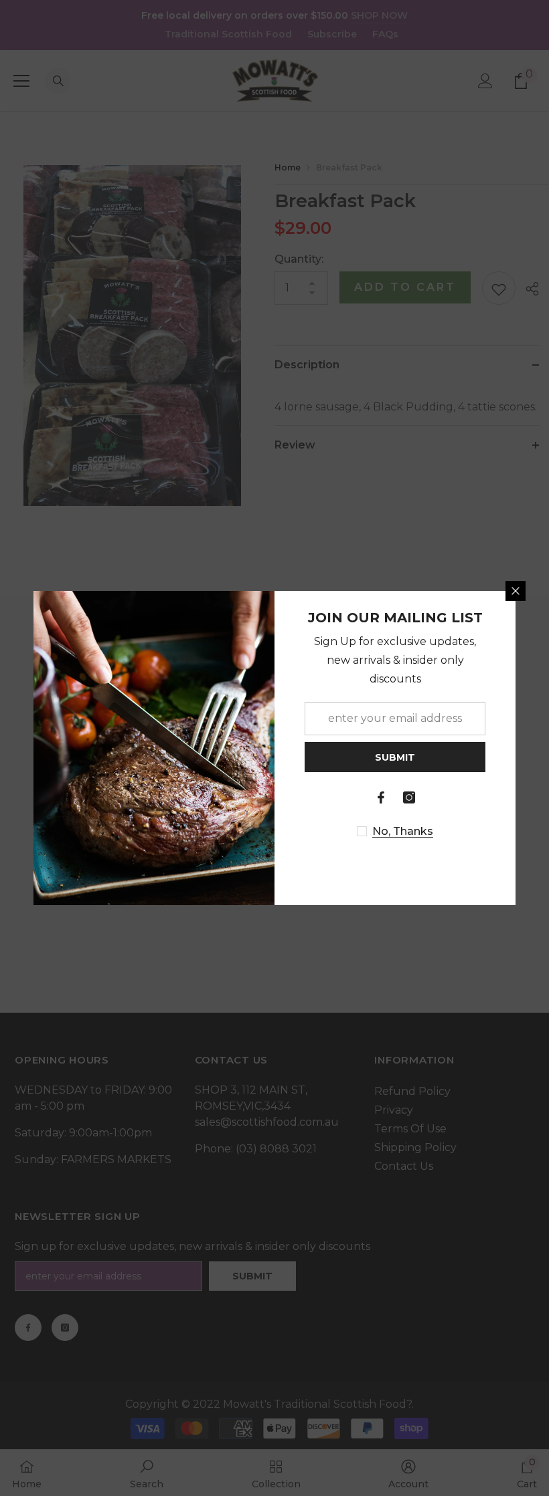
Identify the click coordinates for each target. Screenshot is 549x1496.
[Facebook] (381, 797)
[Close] (515, 591)
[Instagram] (409, 797)
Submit (395, 757)
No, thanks (402, 831)
